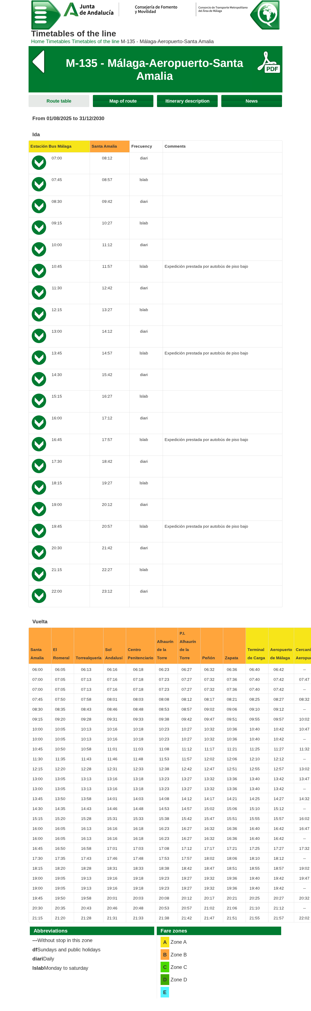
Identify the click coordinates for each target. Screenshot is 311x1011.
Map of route (123, 101)
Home (37, 41)
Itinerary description (187, 101)
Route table (59, 101)
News (252, 101)
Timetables (58, 41)
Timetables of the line (95, 41)
